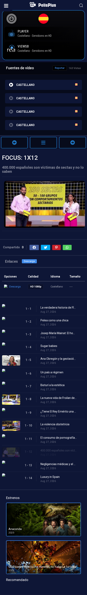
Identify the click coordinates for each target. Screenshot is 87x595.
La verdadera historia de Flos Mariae (58, 307)
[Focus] (43, 142)
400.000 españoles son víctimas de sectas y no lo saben (58, 450)
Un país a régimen (51, 372)
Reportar (60, 68)
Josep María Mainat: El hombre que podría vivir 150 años (58, 333)
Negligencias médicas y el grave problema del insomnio (58, 464)
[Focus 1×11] (14, 142)
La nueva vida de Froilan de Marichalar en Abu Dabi (58, 398)
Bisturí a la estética (52, 385)
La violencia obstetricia (54, 424)
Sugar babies (48, 346)
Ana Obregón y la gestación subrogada (58, 358)
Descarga (29, 261)
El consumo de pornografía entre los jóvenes (58, 437)
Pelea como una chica (54, 320)
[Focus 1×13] (72, 142)
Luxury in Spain (50, 476)
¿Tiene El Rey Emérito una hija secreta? (58, 411)
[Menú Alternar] (6, 5)
